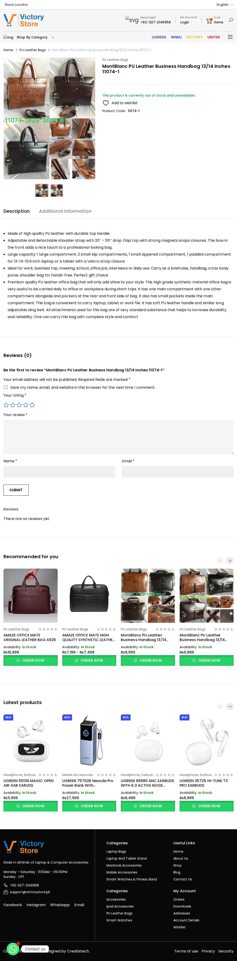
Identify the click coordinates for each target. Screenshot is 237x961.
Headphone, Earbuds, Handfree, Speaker (20, 777)
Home (8, 50)
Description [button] (16, 211)
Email (128, 461)
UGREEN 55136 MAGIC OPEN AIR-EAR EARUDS (28, 783)
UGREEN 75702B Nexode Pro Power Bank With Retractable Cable (88, 785)
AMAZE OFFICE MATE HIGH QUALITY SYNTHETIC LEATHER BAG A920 (88, 639)
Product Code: (114, 111)
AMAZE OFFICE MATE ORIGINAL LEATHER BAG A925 (29, 637)
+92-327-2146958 (155, 22)
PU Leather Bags (33, 50)
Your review (15, 414)
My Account (188, 17)
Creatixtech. (78, 951)
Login (184, 22)
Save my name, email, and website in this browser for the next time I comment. (82, 387)
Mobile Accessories (77, 775)
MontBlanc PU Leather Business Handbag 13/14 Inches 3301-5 (202, 639)
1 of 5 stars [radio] (6, 405)
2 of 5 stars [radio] (13, 405)
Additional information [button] (65, 211)
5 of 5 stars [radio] (32, 405)
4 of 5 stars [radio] (25, 405)
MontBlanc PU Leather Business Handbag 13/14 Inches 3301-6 (143, 639)
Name (10, 461)
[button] (230, 560)
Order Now (32, 660)
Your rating (14, 395)
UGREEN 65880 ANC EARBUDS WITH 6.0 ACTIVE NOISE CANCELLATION (147, 785)
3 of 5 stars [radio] (19, 405)
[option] (41, 190)
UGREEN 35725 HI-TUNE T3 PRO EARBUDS (204, 783)
